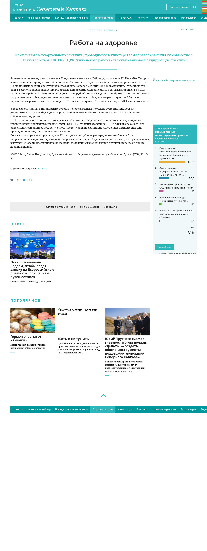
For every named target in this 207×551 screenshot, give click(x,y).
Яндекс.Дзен (88, 206)
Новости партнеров (164, 17)
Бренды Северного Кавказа (71, 17)
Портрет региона (103, 17)
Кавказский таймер (39, 17)
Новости (18, 17)
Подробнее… (164, 247)
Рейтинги (142, 17)
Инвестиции (125, 17)
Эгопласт (42, 168)
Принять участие (178, 6)
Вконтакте (110, 206)
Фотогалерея (188, 17)
